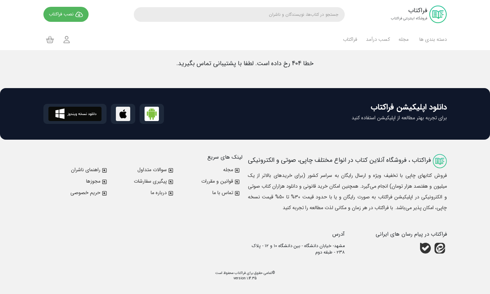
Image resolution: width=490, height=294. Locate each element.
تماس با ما (222, 193)
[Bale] (425, 247)
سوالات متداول (152, 170)
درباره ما (159, 193)
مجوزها (93, 181)
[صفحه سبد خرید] (50, 39)
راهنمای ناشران (85, 170)
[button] (432, 39)
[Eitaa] (439, 247)
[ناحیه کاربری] (66, 39)
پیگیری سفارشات (150, 181)
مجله (228, 170)
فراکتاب (240, 273)
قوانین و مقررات (217, 181)
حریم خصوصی (85, 193)
